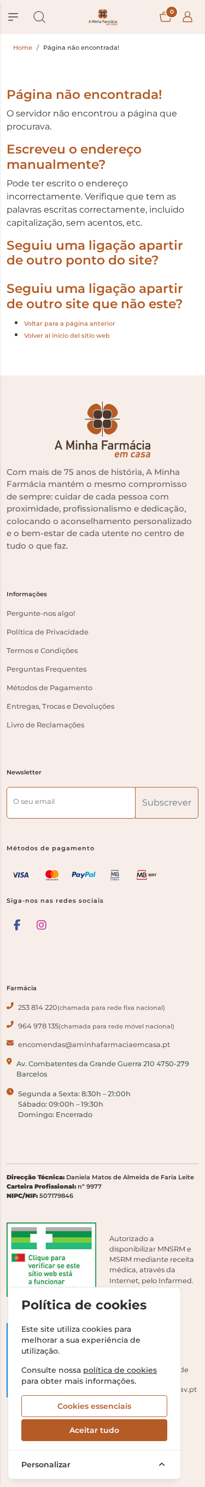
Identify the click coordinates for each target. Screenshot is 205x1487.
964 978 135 (96, 1026)
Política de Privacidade (48, 632)
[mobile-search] (39, 16)
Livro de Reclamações (45, 725)
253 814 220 (91, 1007)
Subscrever (166, 802)
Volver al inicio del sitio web (67, 335)
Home (22, 47)
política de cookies (120, 1370)
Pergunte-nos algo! (41, 613)
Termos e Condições (42, 650)
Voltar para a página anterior (69, 323)
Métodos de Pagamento (49, 688)
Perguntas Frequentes (46, 669)
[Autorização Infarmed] (51, 1259)
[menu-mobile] (13, 16)
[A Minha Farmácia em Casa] (103, 17)
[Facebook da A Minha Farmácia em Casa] (17, 925)
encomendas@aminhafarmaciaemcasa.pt (94, 1045)
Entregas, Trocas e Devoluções (60, 706)
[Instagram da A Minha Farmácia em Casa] (42, 925)
